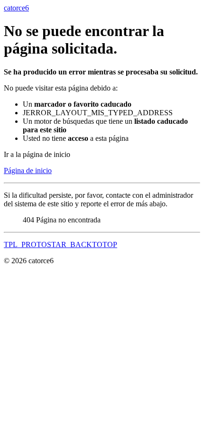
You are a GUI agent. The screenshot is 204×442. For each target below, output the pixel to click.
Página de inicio (28, 170)
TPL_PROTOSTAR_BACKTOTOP (60, 244)
